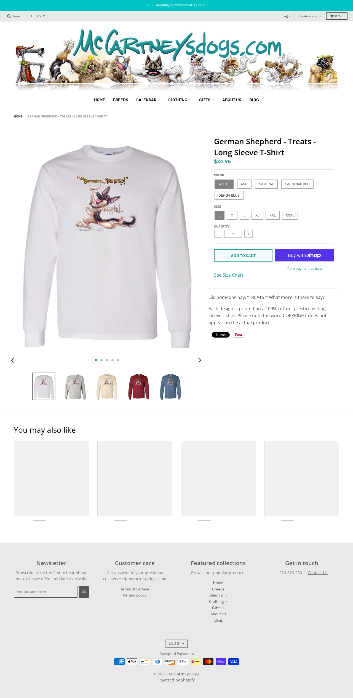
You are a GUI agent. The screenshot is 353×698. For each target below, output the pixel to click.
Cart (339, 16)
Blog (218, 620)
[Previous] (13, 360)
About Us (218, 613)
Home (18, 116)
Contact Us (318, 572)
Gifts (216, 607)
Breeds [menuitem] (120, 99)
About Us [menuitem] (231, 99)
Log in (286, 16)
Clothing (216, 601)
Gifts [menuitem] (204, 99)
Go (84, 591)
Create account (309, 16)
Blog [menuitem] (254, 99)
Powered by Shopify (176, 680)
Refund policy (135, 595)
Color (219, 175)
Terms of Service (134, 589)
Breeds (218, 589)
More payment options (304, 268)
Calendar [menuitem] (146, 99)
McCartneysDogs (184, 673)
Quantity (221, 226)
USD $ (36, 16)
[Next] (200, 360)
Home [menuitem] (99, 99)
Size (217, 206)
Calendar (216, 595)
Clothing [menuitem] (177, 99)
